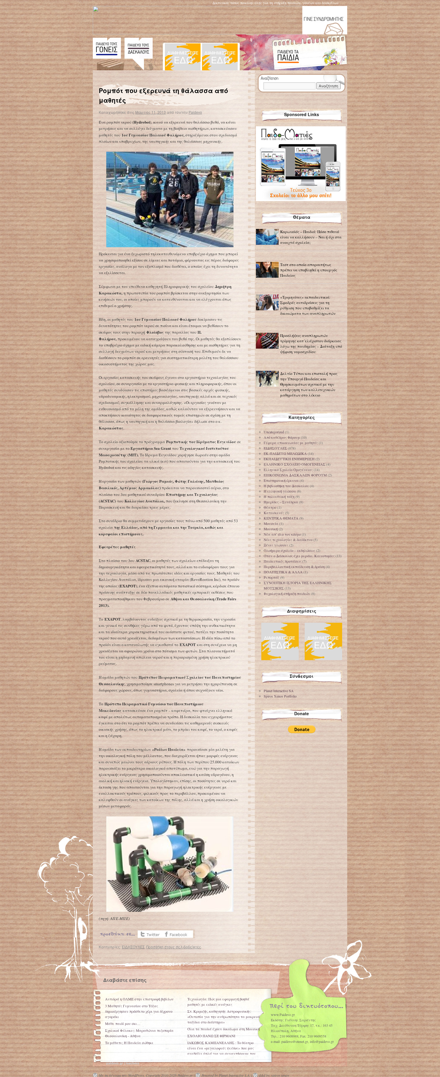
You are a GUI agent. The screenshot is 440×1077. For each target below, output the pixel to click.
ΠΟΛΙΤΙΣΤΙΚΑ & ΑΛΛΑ (283, 571)
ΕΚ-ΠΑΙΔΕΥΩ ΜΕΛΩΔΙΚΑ (285, 453)
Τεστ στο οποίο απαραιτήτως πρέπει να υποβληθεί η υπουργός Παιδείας (308, 270)
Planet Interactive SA (279, 690)
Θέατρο (270, 507)
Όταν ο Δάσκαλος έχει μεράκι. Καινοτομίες (299, 555)
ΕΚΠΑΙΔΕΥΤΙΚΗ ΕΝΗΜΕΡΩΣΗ (289, 458)
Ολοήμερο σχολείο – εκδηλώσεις (289, 550)
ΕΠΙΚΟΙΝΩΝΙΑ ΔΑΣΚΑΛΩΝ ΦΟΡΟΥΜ (295, 475)
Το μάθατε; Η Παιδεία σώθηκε (129, 1042)
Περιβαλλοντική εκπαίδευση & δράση (294, 566)
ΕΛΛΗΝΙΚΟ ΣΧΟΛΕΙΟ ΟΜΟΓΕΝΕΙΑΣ (294, 464)
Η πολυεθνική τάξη (279, 496)
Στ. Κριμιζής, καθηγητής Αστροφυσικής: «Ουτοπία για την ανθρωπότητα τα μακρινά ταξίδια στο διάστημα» (223, 1016)
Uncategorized (274, 431)
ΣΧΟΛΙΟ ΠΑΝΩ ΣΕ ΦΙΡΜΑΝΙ (211, 1035)
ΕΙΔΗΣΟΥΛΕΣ (133, 946)
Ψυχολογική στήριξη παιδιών (287, 593)
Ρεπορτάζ (271, 577)
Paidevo (195, 112)
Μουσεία (271, 523)
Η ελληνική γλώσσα (280, 491)
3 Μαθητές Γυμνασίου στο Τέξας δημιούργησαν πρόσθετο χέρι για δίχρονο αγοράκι (138, 1011)
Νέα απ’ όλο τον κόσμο (282, 534)
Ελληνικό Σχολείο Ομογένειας (288, 469)
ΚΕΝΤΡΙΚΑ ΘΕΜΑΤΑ (281, 518)
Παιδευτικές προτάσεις (282, 561)
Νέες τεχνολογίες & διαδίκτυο (288, 539)
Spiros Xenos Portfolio (280, 696)
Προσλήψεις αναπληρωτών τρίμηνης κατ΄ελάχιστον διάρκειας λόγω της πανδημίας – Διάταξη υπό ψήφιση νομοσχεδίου (311, 343)
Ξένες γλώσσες (276, 545)
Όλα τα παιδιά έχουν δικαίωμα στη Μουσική (223, 1028)
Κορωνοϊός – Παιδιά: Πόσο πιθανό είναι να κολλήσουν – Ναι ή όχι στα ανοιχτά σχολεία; (311, 237)
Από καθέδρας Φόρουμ (282, 437)
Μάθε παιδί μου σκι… (122, 1023)
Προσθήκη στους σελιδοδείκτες (173, 946)
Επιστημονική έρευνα (281, 480)
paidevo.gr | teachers (122, 1063)
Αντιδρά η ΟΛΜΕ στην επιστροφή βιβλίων (139, 999)
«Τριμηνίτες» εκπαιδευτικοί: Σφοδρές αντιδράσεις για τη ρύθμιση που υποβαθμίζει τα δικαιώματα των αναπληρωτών (308, 305)
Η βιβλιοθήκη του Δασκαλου (286, 485)
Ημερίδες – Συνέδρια (281, 501)
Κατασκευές (274, 512)
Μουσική (271, 528)
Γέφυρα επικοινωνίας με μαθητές (291, 442)
